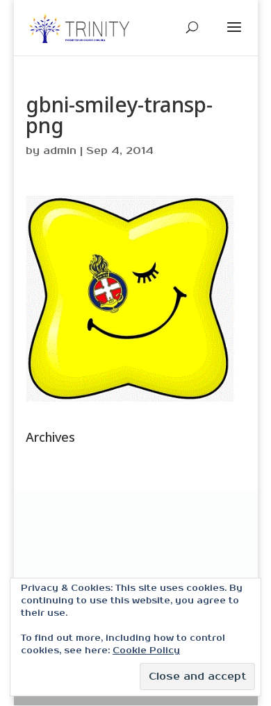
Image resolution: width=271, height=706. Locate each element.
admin (59, 151)
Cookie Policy (146, 651)
